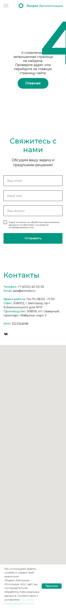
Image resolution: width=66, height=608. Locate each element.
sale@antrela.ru (24, 290)
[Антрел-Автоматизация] (6, 334)
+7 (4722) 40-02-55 (31, 286)
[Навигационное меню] (6, 5)
